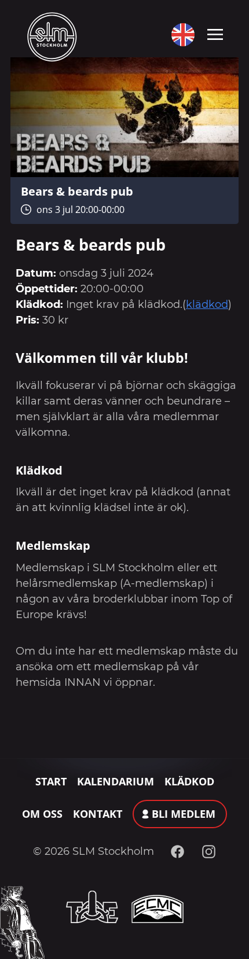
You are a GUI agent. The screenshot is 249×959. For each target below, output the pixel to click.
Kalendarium (115, 781)
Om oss (42, 814)
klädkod (207, 304)
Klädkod (189, 781)
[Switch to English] (180, 35)
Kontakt (97, 814)
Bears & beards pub (77, 191)
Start (51, 781)
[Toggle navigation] (215, 33)
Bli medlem (183, 814)
